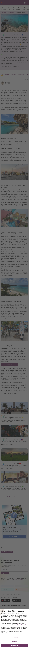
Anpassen (14, 641)
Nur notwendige (14, 637)
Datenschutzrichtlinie (22, 624)
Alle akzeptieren (14, 645)
